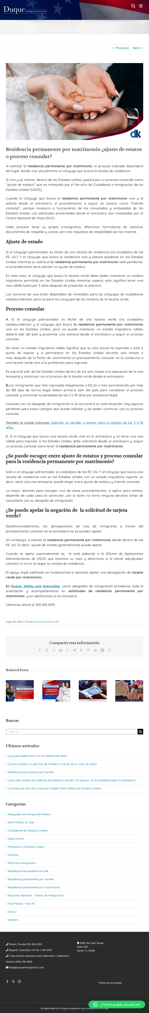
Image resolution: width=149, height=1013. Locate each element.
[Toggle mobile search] (133, 6)
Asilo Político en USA (21, 822)
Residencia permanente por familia (31, 772)
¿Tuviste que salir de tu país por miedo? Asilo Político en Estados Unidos (54, 788)
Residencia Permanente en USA (42, 621)
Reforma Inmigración (22, 863)
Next (136, 48)
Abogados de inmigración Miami (29, 814)
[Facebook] (7, 981)
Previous (122, 48)
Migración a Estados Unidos (26, 846)
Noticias (13, 855)
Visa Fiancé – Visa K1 (21, 903)
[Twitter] (13, 981)
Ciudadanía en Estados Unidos (28, 830)
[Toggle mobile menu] (141, 6)
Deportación (16, 838)
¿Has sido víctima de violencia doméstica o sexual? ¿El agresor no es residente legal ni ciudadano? (72, 780)
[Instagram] (19, 981)
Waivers (13, 920)
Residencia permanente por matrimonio (34, 887)
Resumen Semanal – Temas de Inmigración (36, 895)
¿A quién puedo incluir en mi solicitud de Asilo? (38, 756)
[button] (9, 691)
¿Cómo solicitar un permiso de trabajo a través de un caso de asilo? (52, 764)
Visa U (12, 911)
